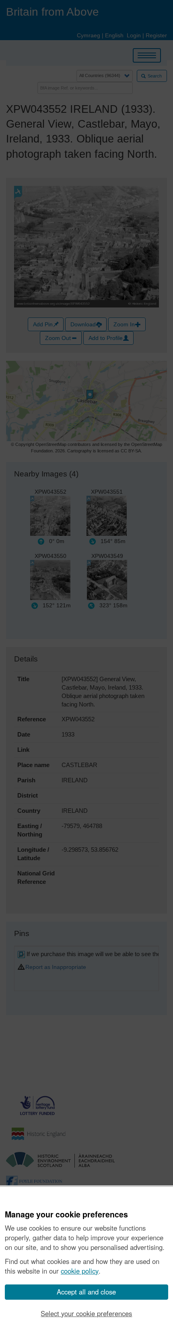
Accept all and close (86, 1291)
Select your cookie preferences (86, 1313)
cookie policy (80, 1271)
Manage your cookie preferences (66, 1214)
